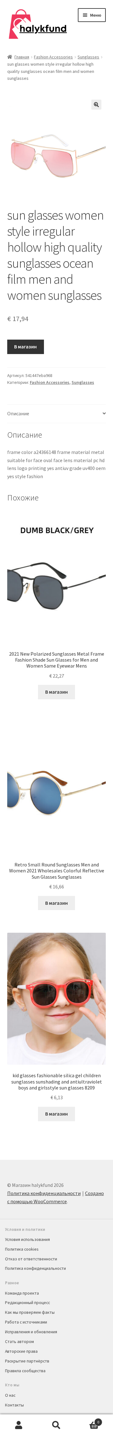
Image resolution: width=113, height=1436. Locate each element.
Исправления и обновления (31, 1332)
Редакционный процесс (27, 1302)
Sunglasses (88, 57)
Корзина (87, 1419)
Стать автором (19, 1341)
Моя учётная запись (19, 1425)
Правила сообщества (25, 1370)
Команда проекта (22, 1293)
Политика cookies (21, 1249)
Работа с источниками (26, 1322)
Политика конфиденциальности (44, 1193)
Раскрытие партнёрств (27, 1361)
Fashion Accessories (53, 57)
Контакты (14, 1405)
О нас (10, 1395)
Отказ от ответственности (31, 1259)
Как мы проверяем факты (30, 1312)
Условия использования (27, 1239)
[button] (96, 105)
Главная (21, 57)
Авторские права (21, 1351)
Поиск (56, 1425)
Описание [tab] (18, 413)
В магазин (25, 346)
